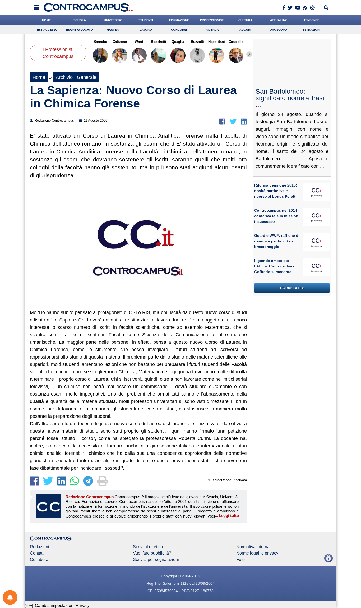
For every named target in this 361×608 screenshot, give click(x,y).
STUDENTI (145, 20)
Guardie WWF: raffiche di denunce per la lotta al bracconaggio (276, 241)
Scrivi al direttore (148, 547)
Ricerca (212, 29)
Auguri (245, 29)
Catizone (120, 42)
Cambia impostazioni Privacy (62, 605)
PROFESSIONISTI (212, 20)
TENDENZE (311, 20)
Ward (139, 42)
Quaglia (178, 42)
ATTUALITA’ (278, 20)
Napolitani (216, 42)
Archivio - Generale (76, 77)
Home (39, 77)
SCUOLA (79, 20)
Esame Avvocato (79, 29)
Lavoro (146, 29)
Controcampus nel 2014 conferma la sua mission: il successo (277, 216)
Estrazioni (311, 29)
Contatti (37, 553)
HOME (46, 20)
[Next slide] (249, 54)
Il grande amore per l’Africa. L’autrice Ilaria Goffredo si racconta (274, 266)
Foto (240, 559)
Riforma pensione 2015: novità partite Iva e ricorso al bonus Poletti (275, 190)
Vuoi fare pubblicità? (152, 553)
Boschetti (158, 42)
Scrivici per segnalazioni (156, 559)
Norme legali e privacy (257, 553)
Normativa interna (253, 547)
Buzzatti (197, 42)
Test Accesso (46, 29)
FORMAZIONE (179, 20)
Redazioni (39, 547)
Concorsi (179, 29)
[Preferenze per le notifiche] (10, 597)
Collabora (39, 559)
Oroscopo (278, 29)
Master (113, 29)
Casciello (236, 42)
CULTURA (245, 20)
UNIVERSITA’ (113, 20)
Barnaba (100, 42)
